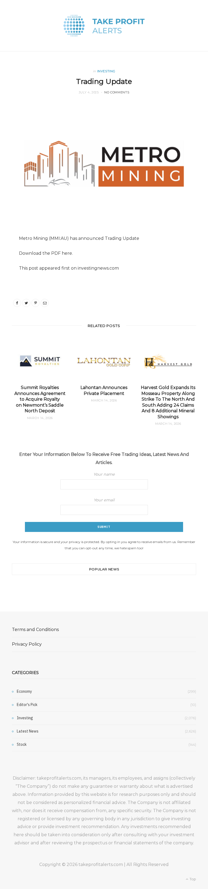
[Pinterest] (35, 303)
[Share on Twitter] (26, 303)
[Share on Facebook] (17, 303)
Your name (104, 474)
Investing (106, 71)
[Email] (45, 303)
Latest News (27, 731)
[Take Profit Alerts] (104, 25)
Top (192, 879)
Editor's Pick (27, 704)
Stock (22, 744)
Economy (24, 691)
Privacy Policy (27, 644)
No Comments (116, 92)
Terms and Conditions (35, 629)
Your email (104, 500)
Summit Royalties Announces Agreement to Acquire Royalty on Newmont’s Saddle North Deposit (40, 399)
